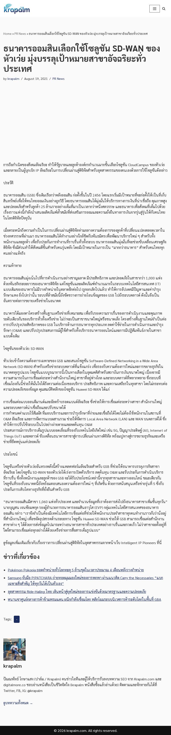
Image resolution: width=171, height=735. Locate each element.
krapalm (13, 78)
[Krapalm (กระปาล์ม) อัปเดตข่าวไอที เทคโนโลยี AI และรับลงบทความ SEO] (16, 8)
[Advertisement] (85, 117)
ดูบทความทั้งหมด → (18, 702)
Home (7, 33)
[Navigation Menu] (154, 8)
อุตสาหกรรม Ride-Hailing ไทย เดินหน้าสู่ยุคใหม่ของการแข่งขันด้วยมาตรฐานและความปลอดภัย (77, 591)
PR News (20, 33)
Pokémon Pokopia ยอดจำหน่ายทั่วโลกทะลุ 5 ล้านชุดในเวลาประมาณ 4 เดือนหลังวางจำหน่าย (76, 570)
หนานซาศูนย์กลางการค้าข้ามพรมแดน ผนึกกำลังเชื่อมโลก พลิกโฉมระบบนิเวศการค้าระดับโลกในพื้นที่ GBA (84, 599)
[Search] (163, 8)
